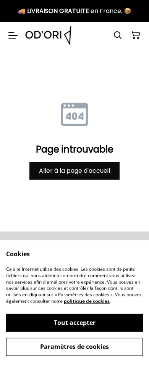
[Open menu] (13, 35)
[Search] (118, 35)
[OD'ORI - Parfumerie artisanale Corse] (48, 35)
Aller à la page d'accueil (74, 170)
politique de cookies (87, 301)
